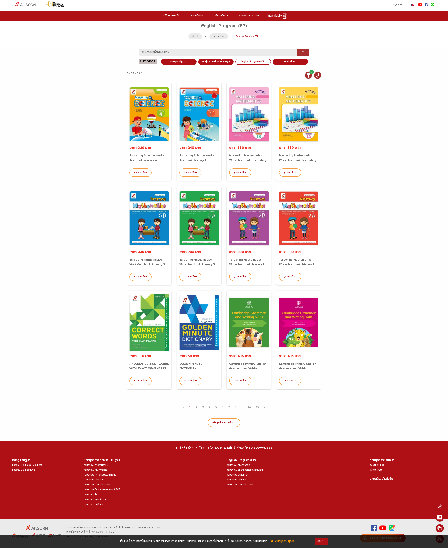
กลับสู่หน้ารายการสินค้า (224, 423)
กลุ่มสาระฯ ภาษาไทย (94, 480)
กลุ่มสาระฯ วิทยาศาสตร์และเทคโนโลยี (102, 490)
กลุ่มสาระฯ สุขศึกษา (93, 505)
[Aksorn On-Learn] (440, 518)
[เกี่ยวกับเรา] (440, 507)
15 (257, 408)
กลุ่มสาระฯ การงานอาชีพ (96, 465)
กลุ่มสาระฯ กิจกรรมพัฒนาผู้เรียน (100, 475)
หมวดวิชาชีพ (376, 470)
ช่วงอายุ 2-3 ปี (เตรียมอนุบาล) (27, 465)
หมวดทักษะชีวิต (377, 465)
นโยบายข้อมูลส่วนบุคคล (282, 541)
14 (249, 408)
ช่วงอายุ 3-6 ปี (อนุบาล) (24, 470)
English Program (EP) (253, 62)
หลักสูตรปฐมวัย (22, 460)
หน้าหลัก (195, 37)
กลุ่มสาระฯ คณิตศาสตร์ (95, 470)
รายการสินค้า (219, 37)
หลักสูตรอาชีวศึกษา (382, 460)
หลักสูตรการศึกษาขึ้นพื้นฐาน (102, 460)
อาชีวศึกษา (290, 62)
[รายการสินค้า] (440, 528)
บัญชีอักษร (398, 5)
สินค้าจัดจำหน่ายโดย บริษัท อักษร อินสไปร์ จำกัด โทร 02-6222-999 (224, 449)
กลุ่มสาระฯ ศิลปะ (92, 495)
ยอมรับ (321, 541)
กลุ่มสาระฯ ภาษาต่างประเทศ (97, 485)
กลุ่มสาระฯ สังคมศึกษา (95, 500)
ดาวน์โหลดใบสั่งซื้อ (381, 479)
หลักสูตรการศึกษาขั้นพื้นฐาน (216, 62)
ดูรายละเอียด (140, 173)
